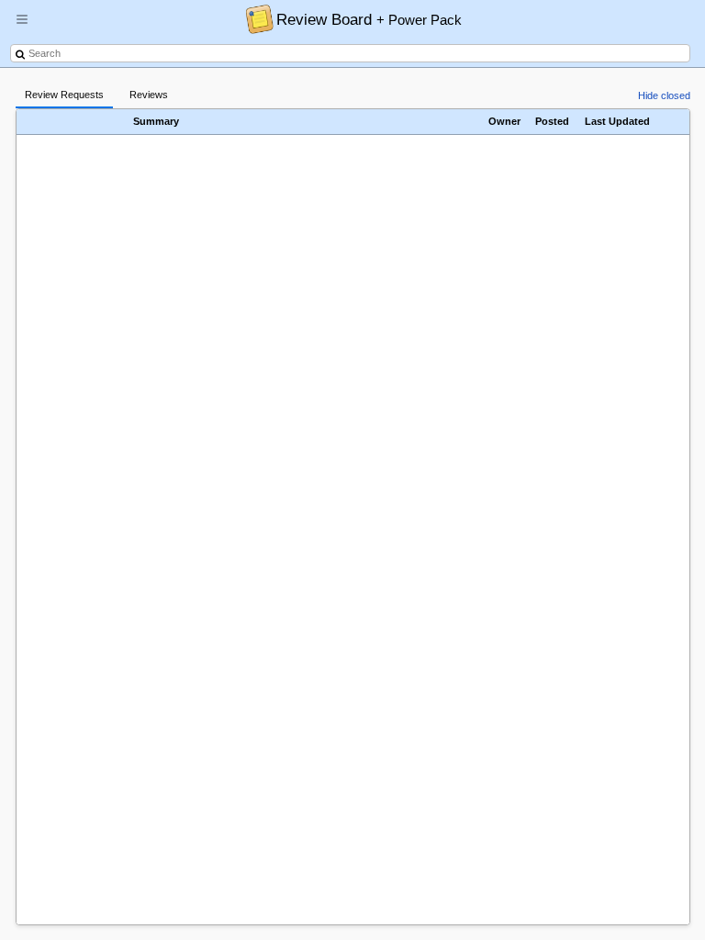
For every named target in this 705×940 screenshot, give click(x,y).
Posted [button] (552, 121)
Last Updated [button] (617, 121)
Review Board (369, 19)
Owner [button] (504, 121)
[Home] (255, 18)
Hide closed (664, 95)
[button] (22, 27)
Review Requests (64, 94)
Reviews (148, 94)
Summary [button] (156, 121)
